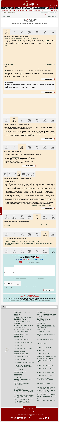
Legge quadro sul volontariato (43, 331)
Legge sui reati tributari (42, 343)
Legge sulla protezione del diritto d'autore (46, 314)
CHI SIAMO (43, 12)
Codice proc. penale (29, 10)
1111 (6, 45)
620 (34, 67)
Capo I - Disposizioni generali (35, 38)
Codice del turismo (18, 345)
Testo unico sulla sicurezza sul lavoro (45, 365)
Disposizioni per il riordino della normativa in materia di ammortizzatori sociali (24, 399)
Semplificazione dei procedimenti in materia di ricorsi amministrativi (46, 327)
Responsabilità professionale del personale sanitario (44, 320)
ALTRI (42, 10)
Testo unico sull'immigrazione (43, 353)
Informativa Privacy (29, 414)
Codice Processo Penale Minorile (21, 331)
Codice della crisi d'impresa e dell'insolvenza (24, 362)
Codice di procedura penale (20, 327)
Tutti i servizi (53, 10)
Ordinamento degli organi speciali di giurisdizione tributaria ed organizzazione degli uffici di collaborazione (46, 391)
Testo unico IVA (40, 377)
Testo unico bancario (41, 350)
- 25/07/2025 (23, 241)
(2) (53, 41)
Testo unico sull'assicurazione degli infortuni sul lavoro (45, 359)
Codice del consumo (18, 337)
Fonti (7, 14)
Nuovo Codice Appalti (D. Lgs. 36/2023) (22, 312)
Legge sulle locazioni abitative (43, 322)
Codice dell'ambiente (18, 347)
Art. (7, 16)
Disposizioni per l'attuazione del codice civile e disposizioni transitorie (24, 318)
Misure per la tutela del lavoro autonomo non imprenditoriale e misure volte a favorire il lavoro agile (24, 396)
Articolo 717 (51, 14)
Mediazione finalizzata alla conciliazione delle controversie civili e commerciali (45, 337)
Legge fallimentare (41, 312)
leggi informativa (40, 278)
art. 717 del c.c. (15, 157)
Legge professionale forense (43, 311)
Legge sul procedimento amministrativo (45, 325)
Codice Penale (20, 10)
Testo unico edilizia (41, 352)
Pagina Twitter (46, 417)
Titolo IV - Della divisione (26, 38)
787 (21, 40)
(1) (30, 41)
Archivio (42, 414)
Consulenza (52, 33)
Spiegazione (14, 33)
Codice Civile (4, 10)
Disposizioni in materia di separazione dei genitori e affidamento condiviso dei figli (23, 366)
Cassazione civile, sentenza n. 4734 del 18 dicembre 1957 (43, 205)
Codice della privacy (18, 336)
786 (18, 40)
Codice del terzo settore (19, 359)
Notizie (37, 33)
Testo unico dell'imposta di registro (44, 375)
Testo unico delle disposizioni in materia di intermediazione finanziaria (46, 363)
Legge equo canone (41, 323)
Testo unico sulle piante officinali (44, 368)
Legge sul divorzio (18, 377)
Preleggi (16, 315)
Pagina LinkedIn (48, 417)
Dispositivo (7, 121)
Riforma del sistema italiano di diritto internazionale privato (45, 341)
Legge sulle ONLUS (41, 333)
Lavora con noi (29, 415)
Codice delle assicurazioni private (21, 339)
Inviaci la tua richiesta (12, 300)
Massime (29, 33)
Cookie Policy (35, 414)
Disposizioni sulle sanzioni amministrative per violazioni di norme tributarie (46, 388)
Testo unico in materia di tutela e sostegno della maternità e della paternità (46, 345)
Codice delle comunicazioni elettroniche (23, 348)
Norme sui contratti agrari (42, 318)
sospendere (47, 40)
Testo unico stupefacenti (42, 355)
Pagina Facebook (43, 417)
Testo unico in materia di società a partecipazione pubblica (44, 370)
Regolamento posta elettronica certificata (46, 396)
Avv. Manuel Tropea (33, 411)
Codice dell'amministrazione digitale (22, 356)
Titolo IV (32, 14)
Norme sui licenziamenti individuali (21, 401)
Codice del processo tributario (21, 334)
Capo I (43, 14)
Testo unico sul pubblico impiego (44, 347)
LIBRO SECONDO (21, 14)
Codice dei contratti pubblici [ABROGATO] (23, 342)
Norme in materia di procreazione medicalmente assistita (21, 384)
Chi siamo (39, 414)
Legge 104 (16, 387)
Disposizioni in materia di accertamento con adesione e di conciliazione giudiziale (46, 385)
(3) (54, 43)
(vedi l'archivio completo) (29, 263)
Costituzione (36, 10)
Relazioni (22, 33)
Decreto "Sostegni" (18, 372)
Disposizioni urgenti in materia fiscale (45, 383)
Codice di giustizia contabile (20, 351)
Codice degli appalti (18, 364)
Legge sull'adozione (18, 382)
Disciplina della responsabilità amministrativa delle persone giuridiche (45, 330)
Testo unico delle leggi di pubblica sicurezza (46, 356)
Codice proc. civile (12, 10)
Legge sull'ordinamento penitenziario (45, 339)
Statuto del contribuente (42, 393)
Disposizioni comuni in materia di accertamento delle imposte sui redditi (45, 379)
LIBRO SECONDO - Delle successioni (16, 38)
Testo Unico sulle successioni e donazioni (46, 372)
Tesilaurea (45, 33)
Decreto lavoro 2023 (18, 369)
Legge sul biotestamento (19, 386)
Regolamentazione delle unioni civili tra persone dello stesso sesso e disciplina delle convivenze (23, 379)
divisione (35, 42)
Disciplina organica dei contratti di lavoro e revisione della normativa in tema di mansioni (24, 391)
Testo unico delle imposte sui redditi (45, 374)
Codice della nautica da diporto (21, 353)
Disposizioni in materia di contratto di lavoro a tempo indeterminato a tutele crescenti (24, 393)
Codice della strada (18, 333)
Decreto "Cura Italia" (18, 375)
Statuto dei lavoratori (19, 389)
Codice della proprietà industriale (21, 354)
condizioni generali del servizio (21, 278)
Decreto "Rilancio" (18, 374)
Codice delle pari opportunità (20, 350)
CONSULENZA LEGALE (51, 12)
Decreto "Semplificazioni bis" (20, 371)
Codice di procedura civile (20, 319)
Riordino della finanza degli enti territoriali (46, 394)
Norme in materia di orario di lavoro (22, 402)
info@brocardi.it (23, 414)
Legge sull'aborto (18, 368)
